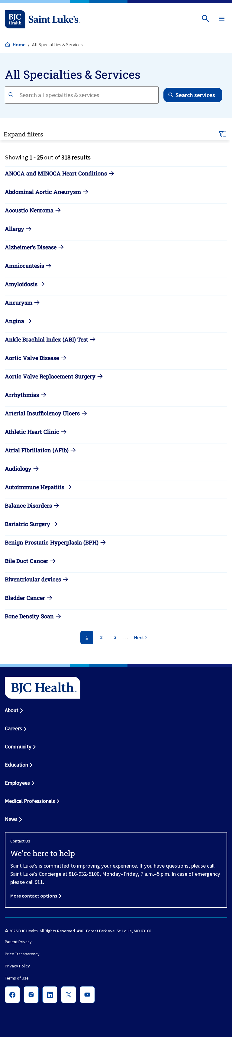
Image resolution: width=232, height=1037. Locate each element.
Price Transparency (22, 954)
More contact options (33, 896)
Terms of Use (17, 978)
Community (18, 746)
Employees (17, 782)
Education (16, 764)
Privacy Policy (17, 966)
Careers (13, 728)
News (11, 819)
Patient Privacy (18, 941)
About (11, 710)
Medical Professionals (30, 800)
